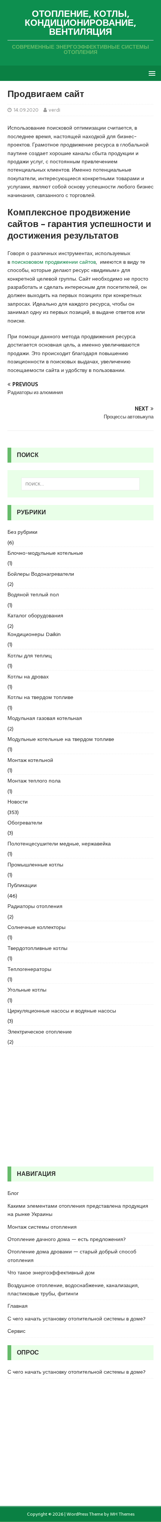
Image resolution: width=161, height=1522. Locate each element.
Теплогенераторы (29, 969)
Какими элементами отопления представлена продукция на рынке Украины (77, 1210)
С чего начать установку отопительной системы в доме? (76, 1318)
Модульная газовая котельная (44, 718)
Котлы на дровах (28, 676)
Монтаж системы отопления (42, 1227)
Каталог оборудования (35, 615)
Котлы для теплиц (29, 655)
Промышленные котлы (35, 864)
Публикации (22, 885)
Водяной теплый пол (33, 594)
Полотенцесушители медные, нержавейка (59, 843)
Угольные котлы (26, 990)
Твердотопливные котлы (37, 948)
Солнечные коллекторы (36, 927)
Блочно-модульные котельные (45, 553)
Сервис (16, 1331)
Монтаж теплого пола (34, 781)
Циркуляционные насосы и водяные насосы (61, 1011)
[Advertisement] (80, 1106)
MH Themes (122, 1514)
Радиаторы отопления (35, 906)
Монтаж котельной (30, 760)
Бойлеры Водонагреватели (40, 574)
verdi (54, 110)
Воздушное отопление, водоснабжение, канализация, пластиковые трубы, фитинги (73, 1289)
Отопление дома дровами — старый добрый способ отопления (71, 1255)
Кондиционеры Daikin (34, 634)
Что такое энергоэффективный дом (51, 1272)
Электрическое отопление (39, 1032)
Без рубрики (22, 532)
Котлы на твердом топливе (40, 697)
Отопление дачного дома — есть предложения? (66, 1239)
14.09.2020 (26, 110)
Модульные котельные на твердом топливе (60, 739)
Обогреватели (24, 823)
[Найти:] (80, 484)
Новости (17, 802)
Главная (17, 1306)
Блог (13, 1193)
